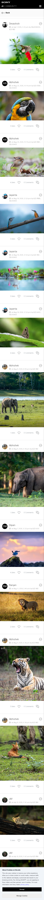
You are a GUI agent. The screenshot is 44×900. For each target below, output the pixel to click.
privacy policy (25, 884)
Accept (22, 889)
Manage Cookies (22, 896)
